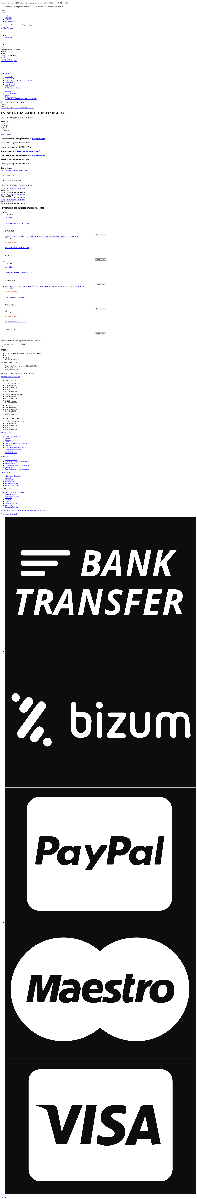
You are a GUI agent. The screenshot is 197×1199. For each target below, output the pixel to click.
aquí (30, 25)
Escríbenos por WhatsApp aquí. (26, 151)
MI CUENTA (5, 472)
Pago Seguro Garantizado (9, 514)
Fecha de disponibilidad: (9, 192)
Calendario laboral (15, 510)
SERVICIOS (5, 456)
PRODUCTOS (6, 433)
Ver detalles (8, 218)
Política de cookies (43, 510)
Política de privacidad (29, 510)
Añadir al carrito (100, 235)
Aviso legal (4, 510)
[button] (6, 135)
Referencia (4, 190)
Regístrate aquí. (38, 139)
